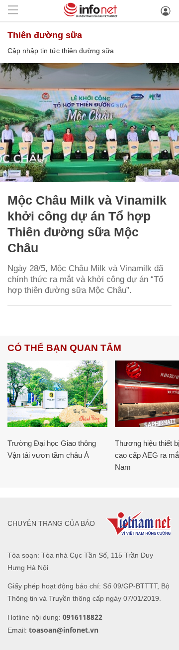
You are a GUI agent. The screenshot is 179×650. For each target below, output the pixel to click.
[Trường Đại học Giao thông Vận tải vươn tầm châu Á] (57, 394)
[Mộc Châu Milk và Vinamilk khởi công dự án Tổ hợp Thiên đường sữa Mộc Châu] (89, 122)
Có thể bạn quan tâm (64, 348)
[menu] (13, 10)
